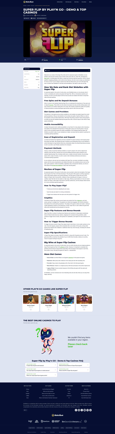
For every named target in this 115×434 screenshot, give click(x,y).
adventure (70, 257)
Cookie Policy (43, 432)
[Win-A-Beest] (84, 303)
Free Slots (84, 1)
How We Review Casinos (86, 393)
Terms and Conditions (31, 432)
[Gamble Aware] (72, 421)
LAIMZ (27, 395)
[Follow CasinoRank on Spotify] (87, 410)
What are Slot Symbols (48, 391)
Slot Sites (76, 1)
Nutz (27, 391)
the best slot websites (57, 165)
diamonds (79, 200)
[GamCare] (45, 421)
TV (69, 397)
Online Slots (59, 1)
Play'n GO (37, 71)
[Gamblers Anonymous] (37, 421)
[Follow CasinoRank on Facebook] (76, 410)
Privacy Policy (86, 391)
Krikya (27, 389)
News (90, 1)
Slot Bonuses (68, 1)
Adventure (69, 395)
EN (24, 410)
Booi (28, 397)
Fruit (69, 391)
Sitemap (86, 432)
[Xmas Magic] (48, 303)
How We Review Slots (86, 397)
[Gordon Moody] (56, 421)
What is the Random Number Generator (48, 397)
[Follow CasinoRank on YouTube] (84, 410)
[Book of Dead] (30, 303)
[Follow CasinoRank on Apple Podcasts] (90, 410)
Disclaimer (52, 432)
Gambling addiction (63, 432)
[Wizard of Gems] (66, 303)
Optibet (27, 393)
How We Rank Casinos (86, 395)
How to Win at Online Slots (48, 395)
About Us (86, 389)
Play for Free (57, 38)
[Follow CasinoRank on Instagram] (79, 410)
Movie (69, 393)
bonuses (51, 105)
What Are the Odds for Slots (48, 393)
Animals (69, 389)
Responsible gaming (76, 432)
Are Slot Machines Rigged (48, 389)
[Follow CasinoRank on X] (82, 410)
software (62, 247)
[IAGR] (30, 421)
